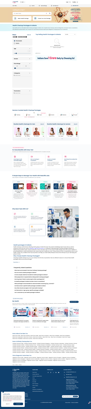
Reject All (7, 403)
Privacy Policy (10, 399)
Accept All (18, 403)
